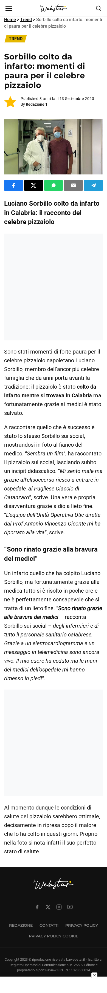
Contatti (49, 925)
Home (10, 19)
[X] (48, 907)
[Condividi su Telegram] (93, 185)
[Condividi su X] (33, 185)
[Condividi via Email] (73, 185)
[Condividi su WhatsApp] (53, 185)
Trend (26, 19)
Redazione (21, 925)
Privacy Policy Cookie (53, 936)
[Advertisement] (53, 287)
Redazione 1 (36, 104)
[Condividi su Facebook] (13, 185)
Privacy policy (81, 925)
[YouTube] (70, 907)
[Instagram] (59, 907)
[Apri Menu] (8, 8)
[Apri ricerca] (98, 8)
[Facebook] (37, 907)
